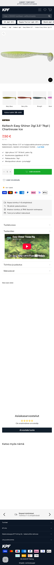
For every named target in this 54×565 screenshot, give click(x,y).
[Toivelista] (45, 10)
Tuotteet (5, 522)
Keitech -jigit (17, 27)
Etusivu (4, 27)
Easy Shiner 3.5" (28, 27)
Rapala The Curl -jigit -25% (29, 22)
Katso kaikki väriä (13, 112)
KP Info (4, 528)
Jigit (10, 27)
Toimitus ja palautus (13, 264)
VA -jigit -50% (9, 22)
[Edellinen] (4, 514)
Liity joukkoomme (8, 540)
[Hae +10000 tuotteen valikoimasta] (49, 16)
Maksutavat (9, 271)
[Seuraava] (50, 514)
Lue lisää (40, 147)
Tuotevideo (9, 231)
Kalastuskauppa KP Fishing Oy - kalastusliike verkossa (20, 534)
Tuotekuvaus (10, 225)
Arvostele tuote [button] (27, 430)
